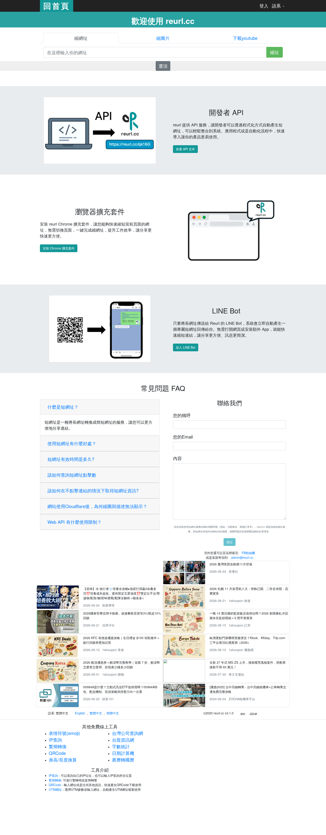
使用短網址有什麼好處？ (71, 443)
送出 (229, 542)
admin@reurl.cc (242, 557)
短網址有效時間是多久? (70, 459)
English (80, 713)
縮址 (274, 52)
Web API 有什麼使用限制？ (74, 522)
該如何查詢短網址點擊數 (71, 475)
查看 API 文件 (185, 149)
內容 (177, 458)
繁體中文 (96, 713)
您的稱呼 (182, 415)
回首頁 (56, 5)
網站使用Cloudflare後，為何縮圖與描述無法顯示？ (97, 506)
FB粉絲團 (248, 553)
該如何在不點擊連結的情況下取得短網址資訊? (93, 490)
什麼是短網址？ (63, 407)
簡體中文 (112, 713)
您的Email (183, 436)
